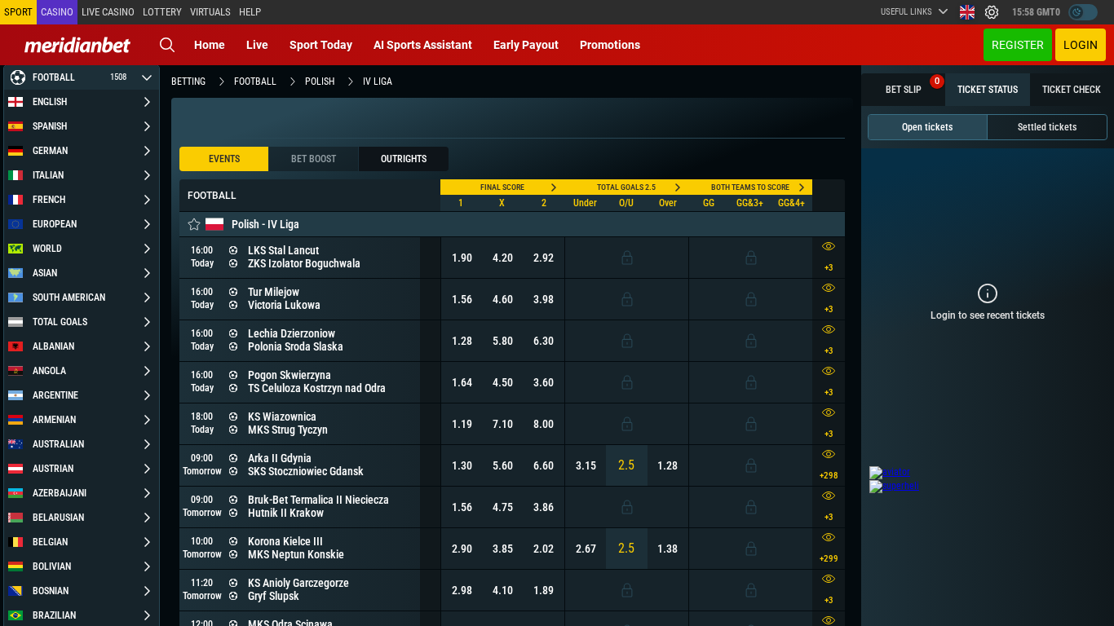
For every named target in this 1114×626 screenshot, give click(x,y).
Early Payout (526, 44)
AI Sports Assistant (423, 44)
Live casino (108, 12)
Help (250, 12)
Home (209, 44)
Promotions (610, 44)
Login (1080, 44)
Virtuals (210, 12)
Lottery (162, 12)
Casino (57, 12)
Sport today (321, 44)
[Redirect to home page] (77, 44)
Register (1018, 44)
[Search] (167, 45)
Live (257, 44)
